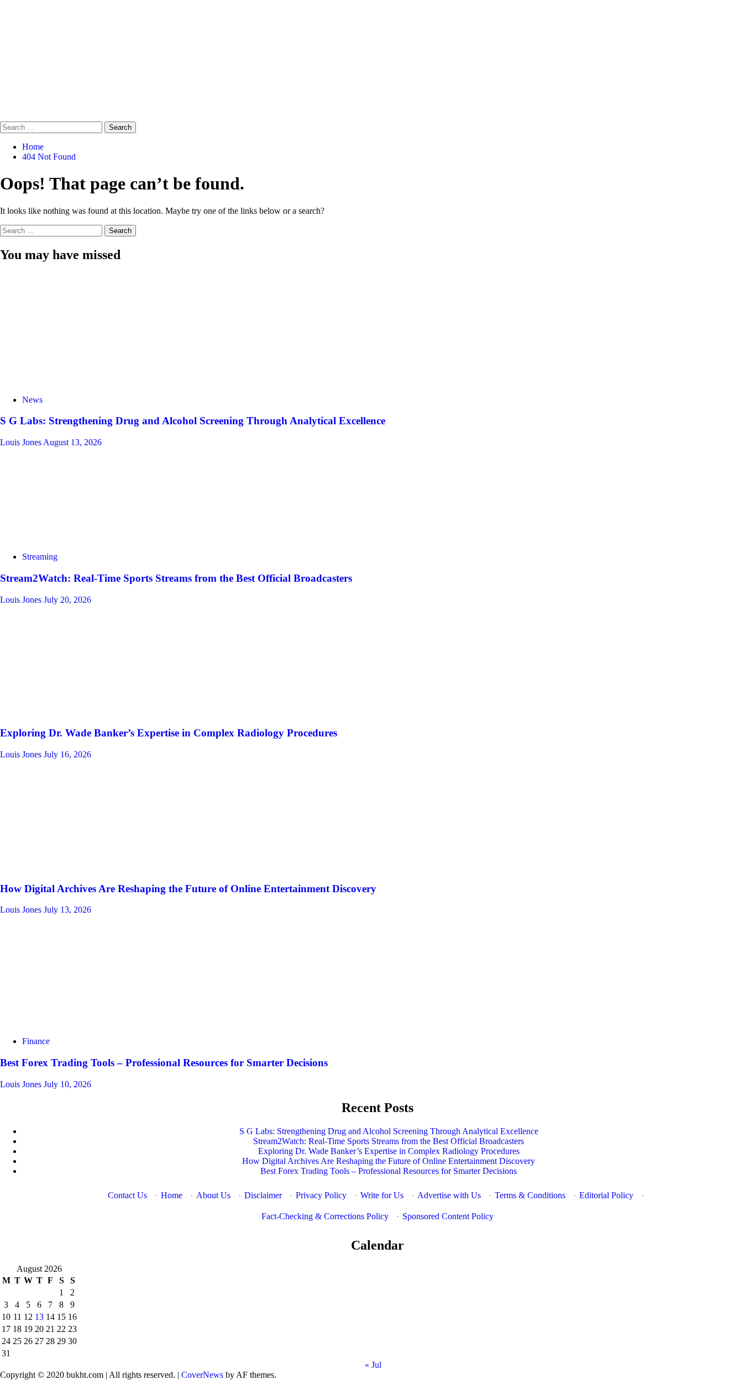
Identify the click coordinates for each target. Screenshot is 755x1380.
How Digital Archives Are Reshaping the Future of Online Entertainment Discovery (188, 888)
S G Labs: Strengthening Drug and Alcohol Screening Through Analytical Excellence (192, 420)
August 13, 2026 (72, 442)
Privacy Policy (321, 1195)
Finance (36, 1041)
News (32, 399)
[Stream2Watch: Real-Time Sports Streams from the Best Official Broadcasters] (83, 537)
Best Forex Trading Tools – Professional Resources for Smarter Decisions (164, 1062)
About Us (213, 1195)
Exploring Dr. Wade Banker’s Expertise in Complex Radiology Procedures (168, 733)
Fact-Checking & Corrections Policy (325, 1216)
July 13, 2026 (67, 909)
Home (171, 1195)
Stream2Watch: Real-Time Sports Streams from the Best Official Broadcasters (176, 578)
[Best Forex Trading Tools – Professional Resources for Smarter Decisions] (83, 1022)
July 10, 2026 (67, 1084)
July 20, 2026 (67, 599)
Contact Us (127, 1195)
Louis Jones (21, 442)
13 (39, 1316)
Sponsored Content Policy (448, 1216)
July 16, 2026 (67, 754)
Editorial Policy (606, 1195)
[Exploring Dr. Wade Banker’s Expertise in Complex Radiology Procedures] (83, 712)
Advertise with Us (449, 1195)
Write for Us (381, 1195)
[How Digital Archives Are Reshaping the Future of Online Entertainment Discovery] (83, 867)
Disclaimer (263, 1195)
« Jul (373, 1365)
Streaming (39, 556)
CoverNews (202, 1374)
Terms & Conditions (530, 1195)
